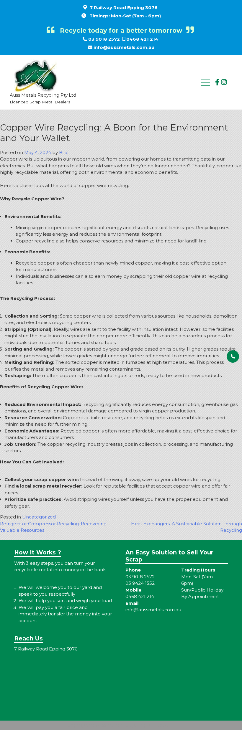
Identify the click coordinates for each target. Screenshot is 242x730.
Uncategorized (39, 517)
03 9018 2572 (104, 39)
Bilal (63, 152)
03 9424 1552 (140, 583)
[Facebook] (217, 82)
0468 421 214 (142, 39)
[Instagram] (224, 82)
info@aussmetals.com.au (124, 47)
